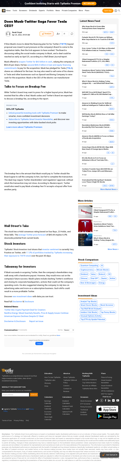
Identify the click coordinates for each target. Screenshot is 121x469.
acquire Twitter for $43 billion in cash (35, 62)
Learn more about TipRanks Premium (24, 127)
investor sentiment (50, 249)
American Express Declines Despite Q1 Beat (23, 316)
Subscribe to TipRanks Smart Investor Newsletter (31, 119)
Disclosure (29, 301)
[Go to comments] (71, 33)
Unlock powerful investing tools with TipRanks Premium (34, 113)
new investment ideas (22, 296)
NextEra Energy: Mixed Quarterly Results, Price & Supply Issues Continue (36, 313)
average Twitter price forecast (32, 235)
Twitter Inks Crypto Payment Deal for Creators (24, 310)
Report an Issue (36, 321)
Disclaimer (17, 301)
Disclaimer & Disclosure (15, 321)
